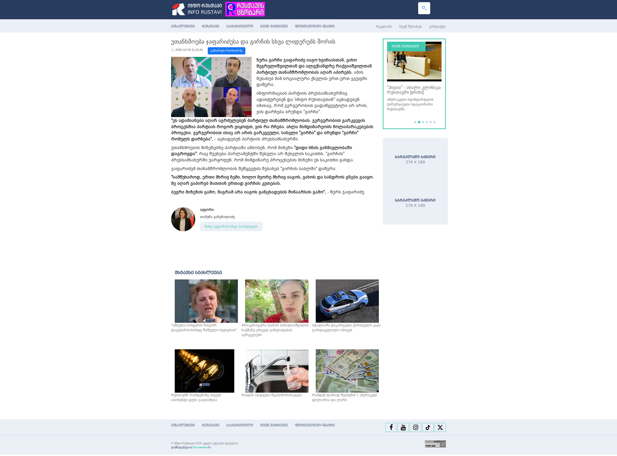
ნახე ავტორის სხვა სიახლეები (231, 226)
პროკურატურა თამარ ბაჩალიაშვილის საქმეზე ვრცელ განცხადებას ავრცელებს (275, 330)
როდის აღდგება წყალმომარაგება (271, 395)
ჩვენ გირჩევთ (274, 26)
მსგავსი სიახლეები (198, 272)
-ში (202, 447)
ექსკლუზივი (183, 26)
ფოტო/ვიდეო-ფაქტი (315, 26)
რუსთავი (210, 26)
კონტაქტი (437, 26)
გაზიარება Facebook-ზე (226, 50)
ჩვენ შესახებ (410, 26)
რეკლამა (384, 26)
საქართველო (240, 26)
